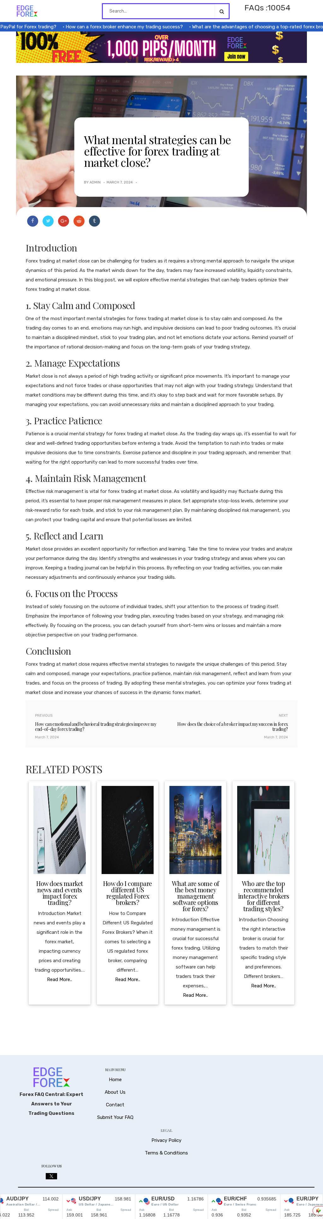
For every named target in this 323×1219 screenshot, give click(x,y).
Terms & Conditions (166, 1153)
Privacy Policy (166, 1140)
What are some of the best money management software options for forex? (195, 896)
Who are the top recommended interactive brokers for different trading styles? (263, 896)
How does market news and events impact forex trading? (59, 892)
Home (115, 1079)
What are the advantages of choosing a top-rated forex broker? (246, 27)
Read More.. (59, 979)
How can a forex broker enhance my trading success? (108, 27)
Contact (115, 1105)
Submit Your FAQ (115, 1117)
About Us (115, 1092)
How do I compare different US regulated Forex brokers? (127, 892)
